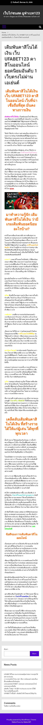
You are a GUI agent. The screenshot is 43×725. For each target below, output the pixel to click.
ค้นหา (6, 649)
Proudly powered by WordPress (18, 720)
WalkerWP (27, 722)
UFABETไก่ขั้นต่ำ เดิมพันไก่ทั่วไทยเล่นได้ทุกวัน (20, 693)
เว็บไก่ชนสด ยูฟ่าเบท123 (21, 13)
